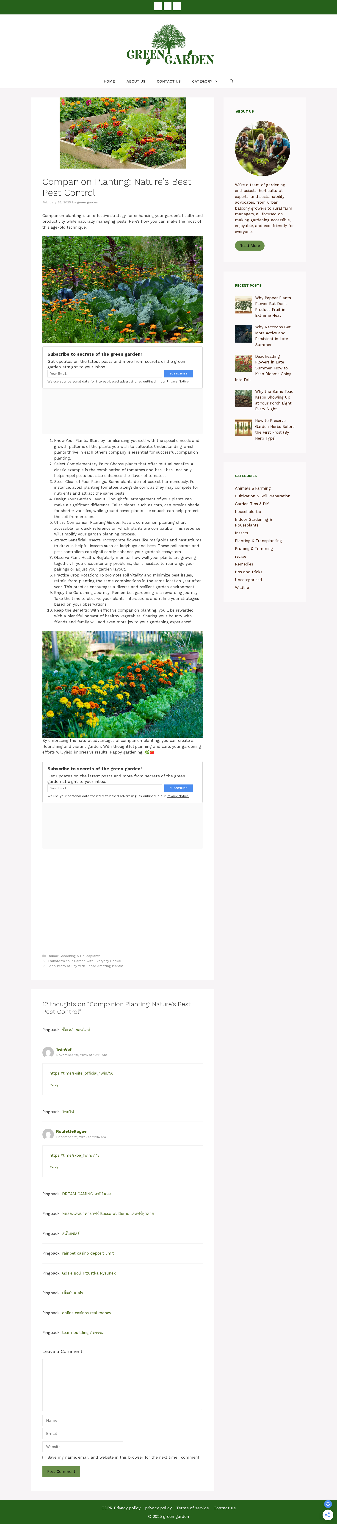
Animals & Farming (253, 488)
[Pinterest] (167, 6)
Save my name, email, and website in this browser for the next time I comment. (123, 1457)
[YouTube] (177, 6)
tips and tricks (248, 572)
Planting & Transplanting (258, 540)
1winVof (64, 1049)
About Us (136, 81)
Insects (241, 533)
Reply (54, 1085)
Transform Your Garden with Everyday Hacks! (84, 961)
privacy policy (158, 1507)
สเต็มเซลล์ (71, 1233)
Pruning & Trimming (254, 548)
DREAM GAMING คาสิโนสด (86, 1193)
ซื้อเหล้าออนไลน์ (76, 1029)
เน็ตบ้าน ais (72, 1293)
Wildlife (242, 587)
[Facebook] (158, 6)
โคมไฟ (68, 1111)
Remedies (244, 564)
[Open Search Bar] (231, 81)
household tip (248, 511)
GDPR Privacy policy (121, 1507)
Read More (250, 245)
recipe (240, 556)
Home (109, 81)
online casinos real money (86, 1313)
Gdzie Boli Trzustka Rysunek (89, 1273)
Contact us (169, 81)
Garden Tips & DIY (252, 504)
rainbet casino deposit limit (88, 1253)
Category (202, 81)
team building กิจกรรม (83, 1332)
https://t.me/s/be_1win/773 (74, 1155)
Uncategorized (248, 579)
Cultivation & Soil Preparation (262, 496)
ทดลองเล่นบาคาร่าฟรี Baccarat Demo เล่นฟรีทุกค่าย (108, 1213)
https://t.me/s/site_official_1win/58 (81, 1073)
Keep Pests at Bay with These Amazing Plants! (85, 966)
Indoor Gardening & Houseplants (74, 956)
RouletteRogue (71, 1131)
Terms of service (192, 1507)
